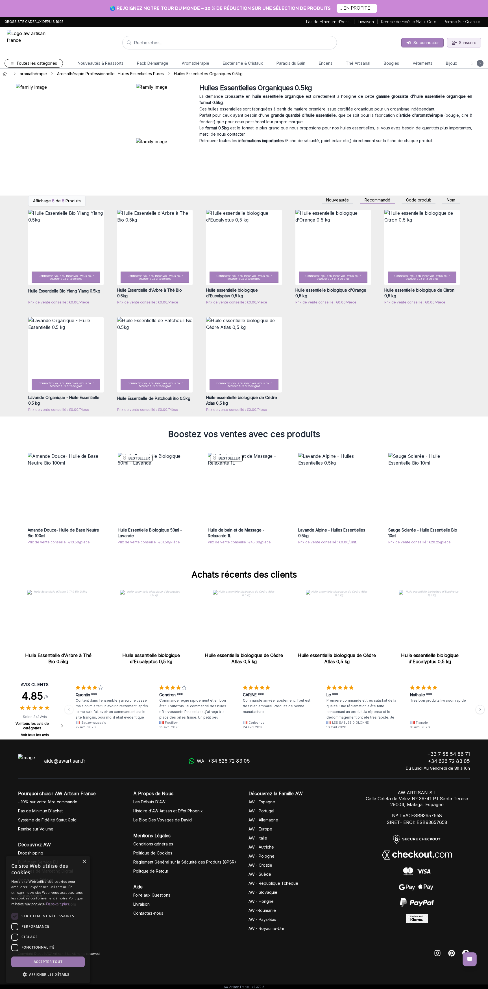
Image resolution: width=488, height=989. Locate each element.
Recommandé (377, 200)
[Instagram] (437, 953)
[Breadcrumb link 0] (4, 74)
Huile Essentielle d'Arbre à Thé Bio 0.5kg (58, 658)
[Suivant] (480, 709)
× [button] (84, 862)
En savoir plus (57, 903)
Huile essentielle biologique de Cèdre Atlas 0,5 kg (244, 658)
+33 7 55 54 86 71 (448, 754)
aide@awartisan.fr (64, 761)
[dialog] (48, 919)
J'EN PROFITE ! (356, 8)
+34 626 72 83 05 (449, 761)
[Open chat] (470, 959)
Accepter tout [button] (48, 961)
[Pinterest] (451, 953)
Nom (451, 200)
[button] (48, 974)
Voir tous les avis (35, 735)
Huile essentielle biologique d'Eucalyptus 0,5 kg (151, 658)
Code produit (418, 200)
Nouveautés (337, 200)
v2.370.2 (258, 986)
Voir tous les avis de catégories (32, 725)
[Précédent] (68, 709)
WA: (223, 761)
